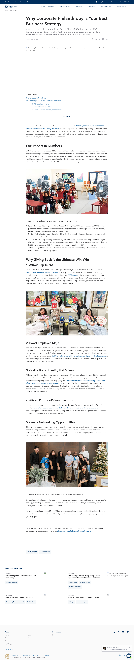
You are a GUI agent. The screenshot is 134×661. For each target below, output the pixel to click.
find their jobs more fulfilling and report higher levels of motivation (79, 356)
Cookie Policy (37, 655)
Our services (9, 649)
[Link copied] (107, 39)
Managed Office (92, 6)
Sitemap (47, 655)
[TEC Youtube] (123, 632)
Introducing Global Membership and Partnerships (20, 577)
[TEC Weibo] (128, 632)
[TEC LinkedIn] (114, 632)
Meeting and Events (75, 587)
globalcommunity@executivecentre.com (74, 531)
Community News (45, 552)
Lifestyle (22, 602)
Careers (7, 638)
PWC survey (73, 275)
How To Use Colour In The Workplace (83, 597)
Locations (42, 6)
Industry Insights (32, 552)
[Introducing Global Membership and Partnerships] (55, 580)
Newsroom (55, 638)
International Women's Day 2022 (19, 597)
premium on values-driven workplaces (42, 272)
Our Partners (8, 641)
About (7, 635)
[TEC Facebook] (109, 632)
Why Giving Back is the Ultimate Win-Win (43, 100)
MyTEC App (8, 644)
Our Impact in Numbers (36, 98)
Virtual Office (52, 6)
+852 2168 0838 (124, 2)
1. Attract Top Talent (40, 104)
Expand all (66, 116)
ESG (27, 2)
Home (6, 10)
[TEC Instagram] (118, 632)
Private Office (79, 6)
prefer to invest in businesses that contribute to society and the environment (66, 407)
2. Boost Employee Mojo (42, 106)
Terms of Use (26, 655)
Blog (11, 10)
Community (18, 2)
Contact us (112, 2)
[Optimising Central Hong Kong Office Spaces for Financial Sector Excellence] (118, 580)
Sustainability (31, 602)
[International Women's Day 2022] (55, 602)
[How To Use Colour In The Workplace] (118, 602)
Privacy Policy (15, 655)
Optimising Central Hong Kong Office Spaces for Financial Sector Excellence (84, 577)
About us (7, 2)
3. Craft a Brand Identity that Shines (47, 109)
